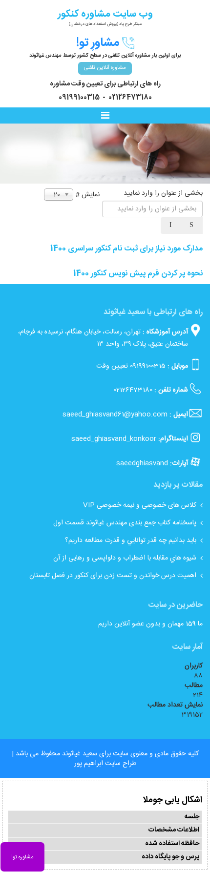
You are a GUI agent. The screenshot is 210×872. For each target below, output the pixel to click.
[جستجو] (192, 225)
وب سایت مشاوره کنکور (105, 14)
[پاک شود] (171, 225)
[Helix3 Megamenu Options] (107, 116)
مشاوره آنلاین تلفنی (105, 67)
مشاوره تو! (22, 857)
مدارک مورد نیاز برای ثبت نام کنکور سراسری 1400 (126, 248)
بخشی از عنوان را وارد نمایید (162, 193)
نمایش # (87, 195)
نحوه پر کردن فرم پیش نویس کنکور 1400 (138, 273)
